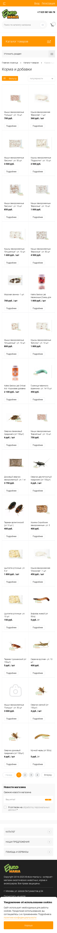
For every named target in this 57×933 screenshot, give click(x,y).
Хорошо (28, 925)
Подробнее (11, 126)
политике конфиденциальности (20, 917)
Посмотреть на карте (14, 896)
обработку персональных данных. (29, 808)
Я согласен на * (29, 808)
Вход (36, 3)
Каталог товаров (17, 41)
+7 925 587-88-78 (46, 12)
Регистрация (48, 3)
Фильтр (13, 78)
